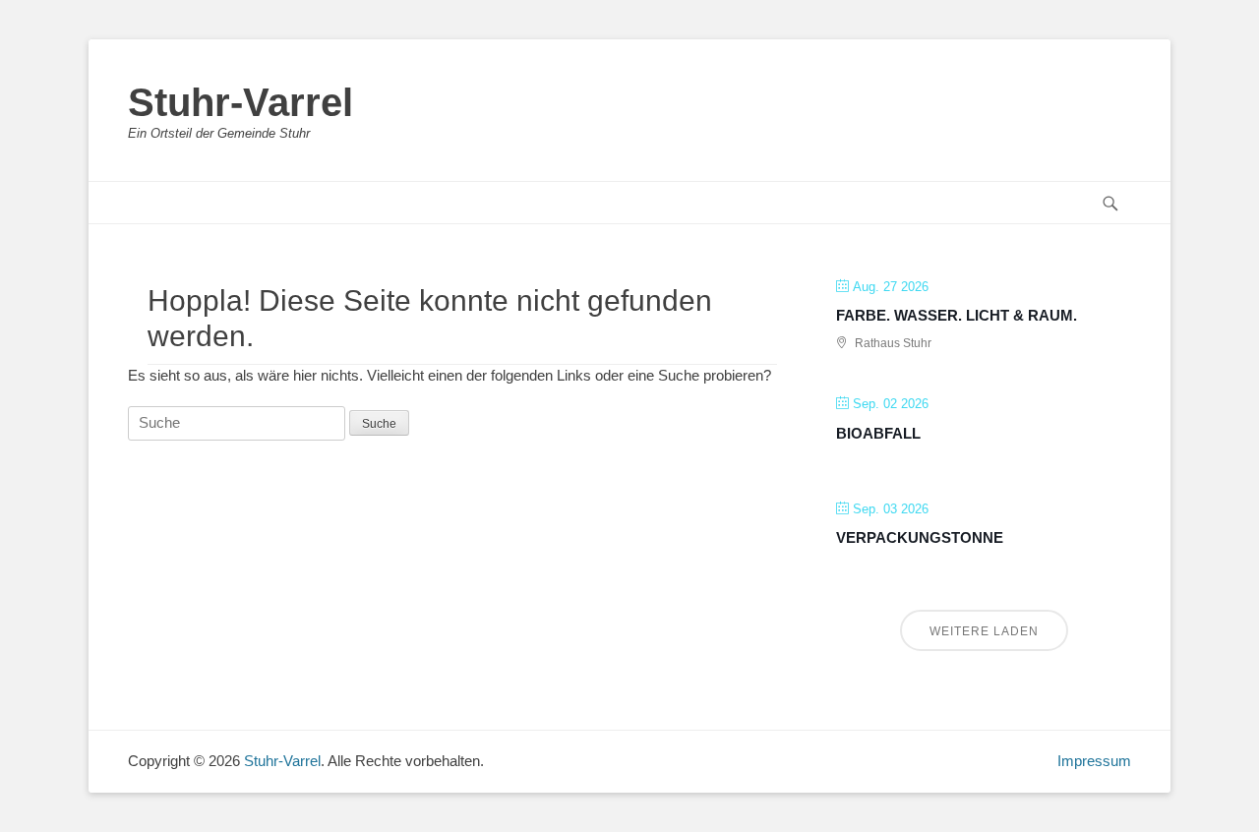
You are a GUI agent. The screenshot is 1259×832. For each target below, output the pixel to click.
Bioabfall (878, 433)
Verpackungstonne (919, 537)
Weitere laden (984, 631)
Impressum (1094, 760)
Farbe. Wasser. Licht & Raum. (956, 315)
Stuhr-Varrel (240, 102)
